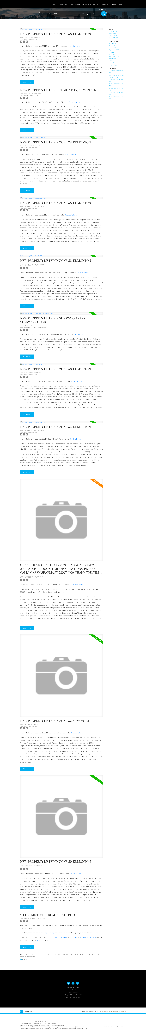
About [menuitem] (120, 4)
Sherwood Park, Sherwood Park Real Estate (35, 327)
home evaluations (61, 937)
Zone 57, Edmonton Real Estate (32, 578)
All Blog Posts (113, 31)
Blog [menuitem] (114, 4)
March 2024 (112, 63)
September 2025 (114, 50)
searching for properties (88, 937)
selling (51, 933)
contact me (40, 940)
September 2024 (114, 56)
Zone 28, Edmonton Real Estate (32, 147)
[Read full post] (61, 30)
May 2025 (112, 54)
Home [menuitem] (54, 4)
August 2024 (112, 58)
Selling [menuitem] (105, 4)
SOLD (105, 9)
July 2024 (111, 60)
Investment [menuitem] (86, 4)
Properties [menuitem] (63, 4)
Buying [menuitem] (95, 4)
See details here (74, 46)
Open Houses (113, 35)
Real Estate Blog (113, 37)
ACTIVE (99, 9)
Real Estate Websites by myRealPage (117, 1011)
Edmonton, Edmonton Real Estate (33, 95)
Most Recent (113, 43)
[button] (68, 983)
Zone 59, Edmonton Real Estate (32, 867)
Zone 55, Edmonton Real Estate (32, 432)
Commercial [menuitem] (75, 4)
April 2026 (112, 45)
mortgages (73, 937)
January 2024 (113, 65)
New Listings (112, 33)
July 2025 (111, 52)
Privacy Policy (105, 1011)
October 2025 (113, 47)
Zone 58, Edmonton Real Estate (32, 39)
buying (44, 933)
